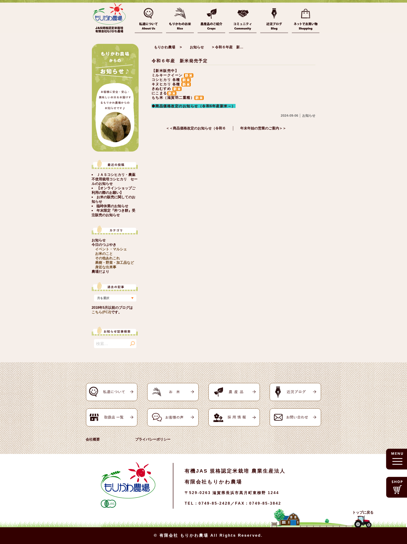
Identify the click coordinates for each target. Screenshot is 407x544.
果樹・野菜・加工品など (114, 262)
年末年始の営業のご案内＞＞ (263, 128)
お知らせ (99, 240)
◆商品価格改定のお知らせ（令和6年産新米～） (194, 106)
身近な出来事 (105, 267)
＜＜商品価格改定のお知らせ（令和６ (196, 128)
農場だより (100, 271)
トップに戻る (363, 512)
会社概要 (93, 439)
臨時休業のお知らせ (112, 206)
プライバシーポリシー (153, 439)
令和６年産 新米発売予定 (180, 60)
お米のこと (104, 253)
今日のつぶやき (104, 245)
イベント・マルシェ (111, 249)
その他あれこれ (107, 258)
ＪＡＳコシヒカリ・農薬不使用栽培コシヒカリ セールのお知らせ (115, 179)
